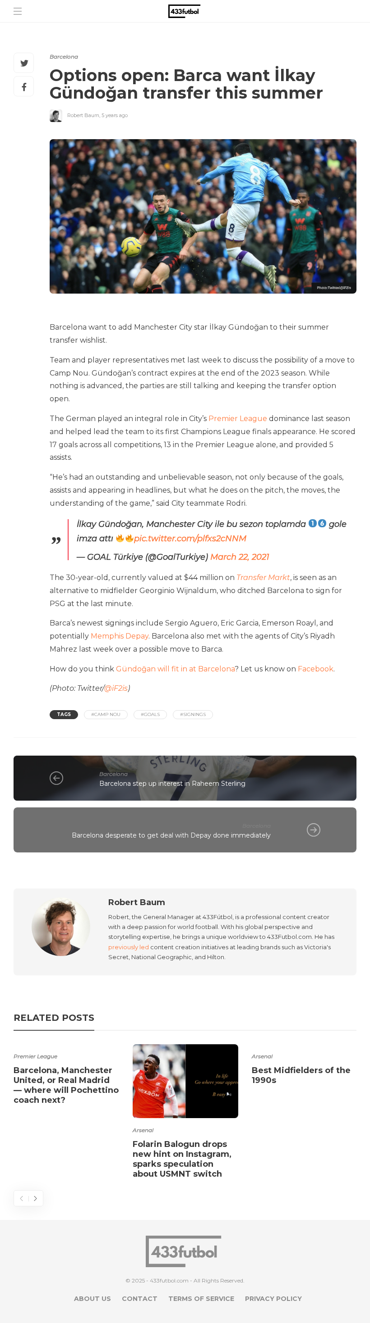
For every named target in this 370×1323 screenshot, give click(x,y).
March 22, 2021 (239, 557)
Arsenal (143, 1130)
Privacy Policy (273, 1299)
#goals (150, 714)
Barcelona (64, 56)
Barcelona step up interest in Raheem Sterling (172, 783)
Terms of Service (201, 1299)
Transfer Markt (263, 577)
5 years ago (115, 115)
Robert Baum (83, 115)
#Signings (193, 714)
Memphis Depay (119, 636)
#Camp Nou (105, 714)
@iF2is (116, 688)
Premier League (237, 418)
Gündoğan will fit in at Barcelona (175, 669)
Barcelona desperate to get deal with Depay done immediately (171, 835)
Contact (139, 1299)
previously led (128, 947)
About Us (92, 1299)
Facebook (315, 669)
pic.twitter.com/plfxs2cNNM (190, 539)
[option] (66, 1076)
